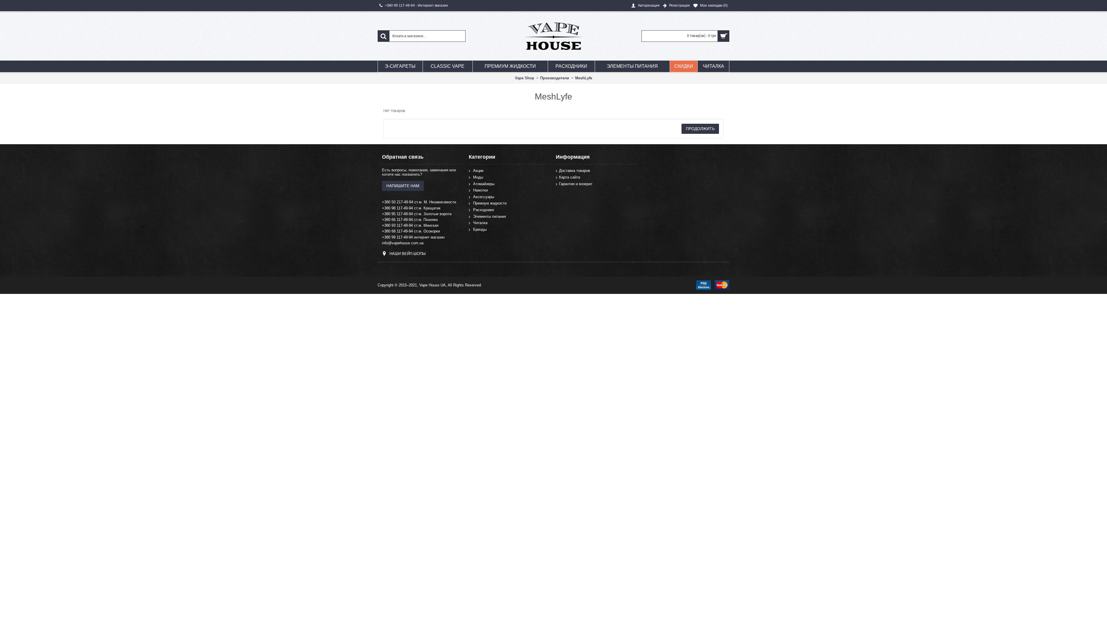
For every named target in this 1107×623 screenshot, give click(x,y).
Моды (478, 177)
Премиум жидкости (490, 203)
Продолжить (700, 128)
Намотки (480, 190)
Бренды (480, 229)
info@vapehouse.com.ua (402, 243)
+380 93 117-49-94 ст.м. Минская (410, 225)
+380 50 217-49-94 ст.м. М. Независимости (419, 202)
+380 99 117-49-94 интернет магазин (413, 237)
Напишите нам (402, 185)
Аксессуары (483, 196)
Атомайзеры (483, 183)
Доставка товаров (574, 170)
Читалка (480, 223)
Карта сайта (569, 177)
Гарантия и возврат (575, 183)
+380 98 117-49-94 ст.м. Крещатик (411, 208)
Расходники (483, 210)
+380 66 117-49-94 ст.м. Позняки (410, 219)
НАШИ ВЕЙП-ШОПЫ (407, 254)
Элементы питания (489, 216)
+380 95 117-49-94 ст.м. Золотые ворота (416, 214)
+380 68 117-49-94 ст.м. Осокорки (411, 231)
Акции (478, 170)
